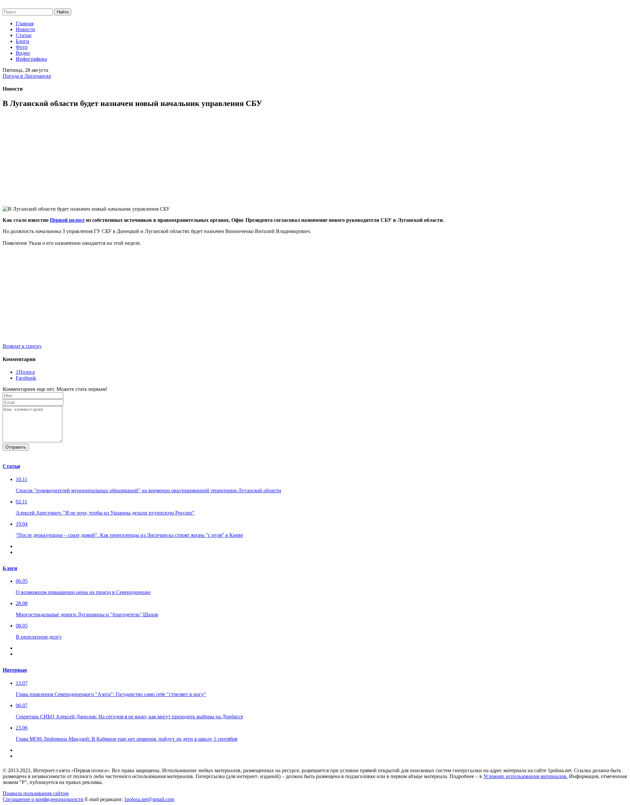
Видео (23, 53)
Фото (22, 47)
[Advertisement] (199, 160)
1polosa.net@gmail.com (149, 799)
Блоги (22, 41)
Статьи (24, 35)
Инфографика (31, 59)
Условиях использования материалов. (525, 776)
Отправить (15, 447)
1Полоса (25, 372)
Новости (25, 29)
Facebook (26, 378)
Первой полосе (67, 220)
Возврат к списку (22, 346)
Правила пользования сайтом (36, 793)
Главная (24, 23)
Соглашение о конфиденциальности (43, 799)
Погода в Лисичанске (27, 76)
